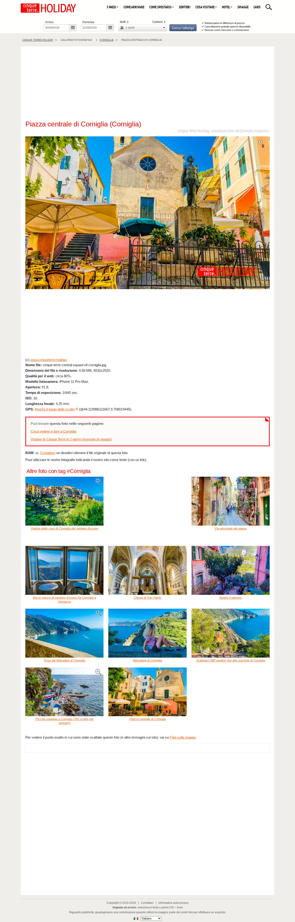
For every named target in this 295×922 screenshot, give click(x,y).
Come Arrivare (134, 7)
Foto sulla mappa (182, 737)
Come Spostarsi (160, 7)
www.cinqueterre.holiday (48, 360)
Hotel (226, 7)
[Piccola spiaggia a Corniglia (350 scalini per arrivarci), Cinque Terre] (64, 692)
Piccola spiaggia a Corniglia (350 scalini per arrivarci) (64, 721)
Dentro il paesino (230, 597)
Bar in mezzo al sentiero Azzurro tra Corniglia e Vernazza (64, 599)
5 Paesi (111, 7)
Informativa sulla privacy (173, 902)
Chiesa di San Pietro (147, 597)
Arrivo (49, 22)
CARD (257, 7)
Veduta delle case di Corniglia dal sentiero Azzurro (64, 528)
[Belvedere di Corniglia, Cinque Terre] (147, 633)
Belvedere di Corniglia (147, 660)
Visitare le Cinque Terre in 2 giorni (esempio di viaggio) (71, 439)
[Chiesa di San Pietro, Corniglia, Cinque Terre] (147, 570)
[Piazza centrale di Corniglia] (147, 213)
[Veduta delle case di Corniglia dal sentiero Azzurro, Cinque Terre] (64, 501)
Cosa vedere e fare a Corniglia (53, 431)
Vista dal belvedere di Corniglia (64, 660)
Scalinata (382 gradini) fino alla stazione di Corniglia (230, 660)
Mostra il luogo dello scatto (55, 409)
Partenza (88, 22)
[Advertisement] (147, 85)
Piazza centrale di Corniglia (147, 719)
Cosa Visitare (205, 7)
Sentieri (184, 7)
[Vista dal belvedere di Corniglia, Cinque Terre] (64, 633)
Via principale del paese (230, 528)
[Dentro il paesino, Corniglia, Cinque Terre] (231, 570)
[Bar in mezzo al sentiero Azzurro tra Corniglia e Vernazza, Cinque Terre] (64, 570)
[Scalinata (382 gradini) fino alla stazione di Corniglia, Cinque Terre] (231, 633)
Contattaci (47, 453)
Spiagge (242, 7)
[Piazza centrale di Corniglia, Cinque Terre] (147, 692)
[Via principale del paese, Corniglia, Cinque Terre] (231, 501)
